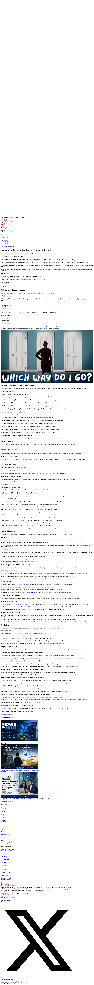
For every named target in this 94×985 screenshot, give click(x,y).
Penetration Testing (5, 879)
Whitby (2, 827)
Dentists (2, 837)
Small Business (4, 843)
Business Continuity (5, 244)
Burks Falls (3, 811)
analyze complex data (26, 584)
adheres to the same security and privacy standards (35, 697)
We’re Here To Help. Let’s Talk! (8, 246)
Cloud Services (4, 106)
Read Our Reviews (5, 286)
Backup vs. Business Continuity (8, 876)
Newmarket (3, 821)
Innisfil (2, 815)
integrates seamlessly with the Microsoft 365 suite (16, 664)
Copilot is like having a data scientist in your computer (19, 528)
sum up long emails (31, 592)
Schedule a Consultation (6, 714)
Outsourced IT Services (6, 105)
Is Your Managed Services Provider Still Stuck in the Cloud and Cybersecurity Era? (20, 770)
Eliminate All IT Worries (6, 850)
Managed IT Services (5, 852)
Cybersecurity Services (6, 108)
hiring (25, 559)
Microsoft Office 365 (5, 868)
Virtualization (4, 869)
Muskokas (3, 820)
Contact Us (3, 109)
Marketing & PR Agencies (7, 842)
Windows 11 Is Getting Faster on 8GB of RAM (11, 742)
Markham (3, 817)
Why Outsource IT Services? (7, 849)
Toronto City (3, 826)
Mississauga (3, 818)
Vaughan (3, 828)
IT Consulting (4, 855)
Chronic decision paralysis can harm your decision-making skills (44, 326)
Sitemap (2, 982)
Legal (2, 840)
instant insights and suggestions (49, 406)
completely (53, 312)
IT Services (3, 853)
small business (5, 552)
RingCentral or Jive (5, 862)
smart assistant (14, 265)
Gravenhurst (3, 813)
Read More (3, 743)
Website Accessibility (18, 982)
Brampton (3, 810)
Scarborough (4, 824)
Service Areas (4, 100)
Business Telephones (5, 103)
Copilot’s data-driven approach (21, 423)
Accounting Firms (5, 834)
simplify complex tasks (26, 638)
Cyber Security (4, 240)
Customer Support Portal (6, 231)
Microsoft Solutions (5, 228)
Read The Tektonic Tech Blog (7, 801)
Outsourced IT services (6, 227)
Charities (3, 836)
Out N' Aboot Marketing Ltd (20, 983)
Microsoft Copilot (5, 459)
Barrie (2, 807)
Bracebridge (3, 808)
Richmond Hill (4, 823)
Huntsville (3, 814)
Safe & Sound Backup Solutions (8, 881)
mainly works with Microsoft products (24, 604)
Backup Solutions (5, 875)
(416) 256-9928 (7, 117)
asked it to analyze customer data (37, 540)
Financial (3, 839)
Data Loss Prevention (6, 878)
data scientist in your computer (41, 628)
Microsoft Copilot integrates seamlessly (10, 501)
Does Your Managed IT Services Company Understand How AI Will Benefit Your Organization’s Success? (25, 798)
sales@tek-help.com (7, 119)
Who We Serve (4, 102)
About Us (3, 99)
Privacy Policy (8, 982)
